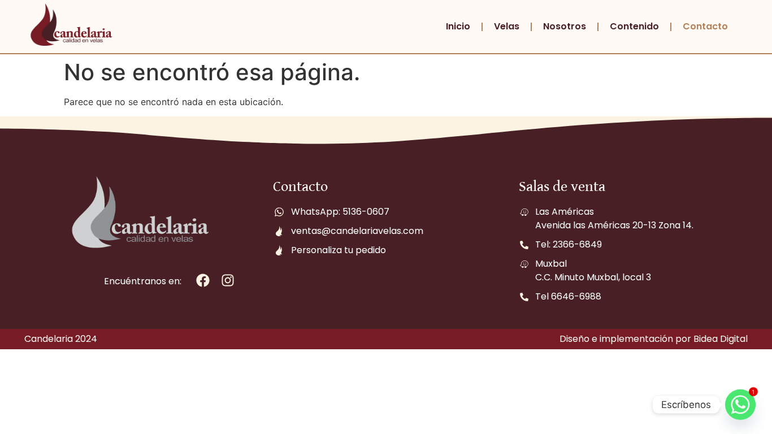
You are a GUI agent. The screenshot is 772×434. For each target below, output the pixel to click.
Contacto (705, 26)
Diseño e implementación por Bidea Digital (654, 338)
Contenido (634, 26)
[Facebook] (203, 280)
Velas (506, 26)
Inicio (458, 26)
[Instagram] (228, 280)
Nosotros (564, 26)
